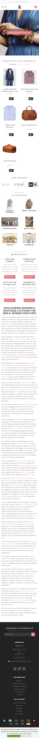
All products (20, 714)
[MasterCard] (34, 720)
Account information (19, 703)
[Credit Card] (10, 720)
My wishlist (19, 708)
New (20, 64)
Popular (26, 64)
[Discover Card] (28, 720)
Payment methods (19, 683)
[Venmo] (22, 723)
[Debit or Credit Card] (16, 720)
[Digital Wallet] (22, 720)
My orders (19, 705)
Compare (19, 711)
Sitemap (19, 694)
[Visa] (28, 723)
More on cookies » (26, 736)
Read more (10, 277)
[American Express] (4, 720)
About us (19, 681)
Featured (13, 64)
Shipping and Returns (19, 686)
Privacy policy (19, 692)
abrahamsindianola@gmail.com (20, 661)
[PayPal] (10, 723)
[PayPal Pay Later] (16, 723)
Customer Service (19, 689)
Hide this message (13, 736)
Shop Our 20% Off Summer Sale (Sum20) (19, 38)
